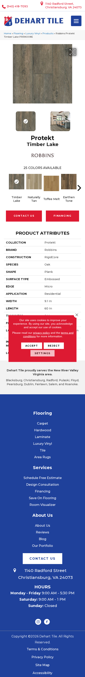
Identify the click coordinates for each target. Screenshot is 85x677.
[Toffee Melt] (51, 183)
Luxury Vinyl (33, 33)
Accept (31, 345)
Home (7, 33)
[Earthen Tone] (68, 182)
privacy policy (41, 332)
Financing (62, 215)
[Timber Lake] (16, 182)
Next (79, 119)
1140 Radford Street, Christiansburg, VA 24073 (63, 5)
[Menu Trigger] (76, 20)
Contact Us (24, 215)
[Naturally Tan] (34, 182)
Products (47, 33)
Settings (43, 353)
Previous (6, 119)
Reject (54, 345)
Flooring (18, 33)
